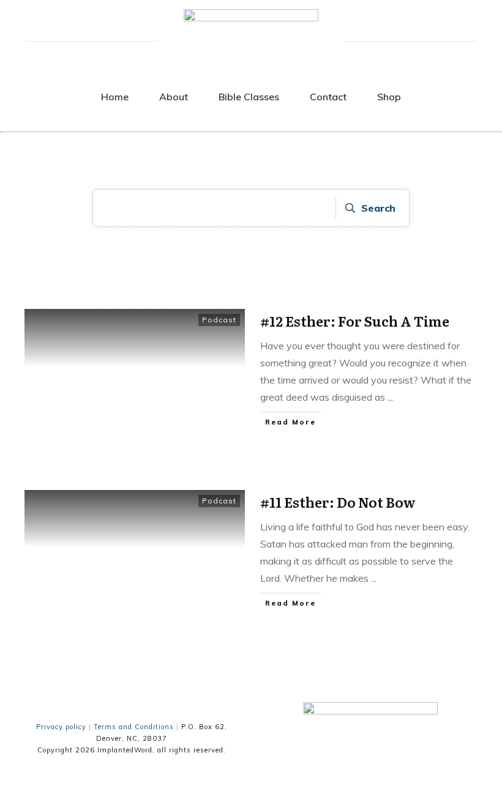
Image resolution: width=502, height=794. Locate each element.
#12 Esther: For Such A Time (354, 321)
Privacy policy (61, 726)
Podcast (219, 319)
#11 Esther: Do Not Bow (338, 502)
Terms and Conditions (134, 726)
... (390, 397)
